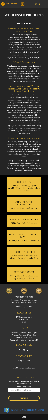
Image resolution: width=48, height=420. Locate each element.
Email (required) (24, 386)
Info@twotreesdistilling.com (24, 368)
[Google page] (39, 4)
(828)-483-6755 (24, 361)
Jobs (24, 417)
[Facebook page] (32, 4)
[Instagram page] (36, 4)
